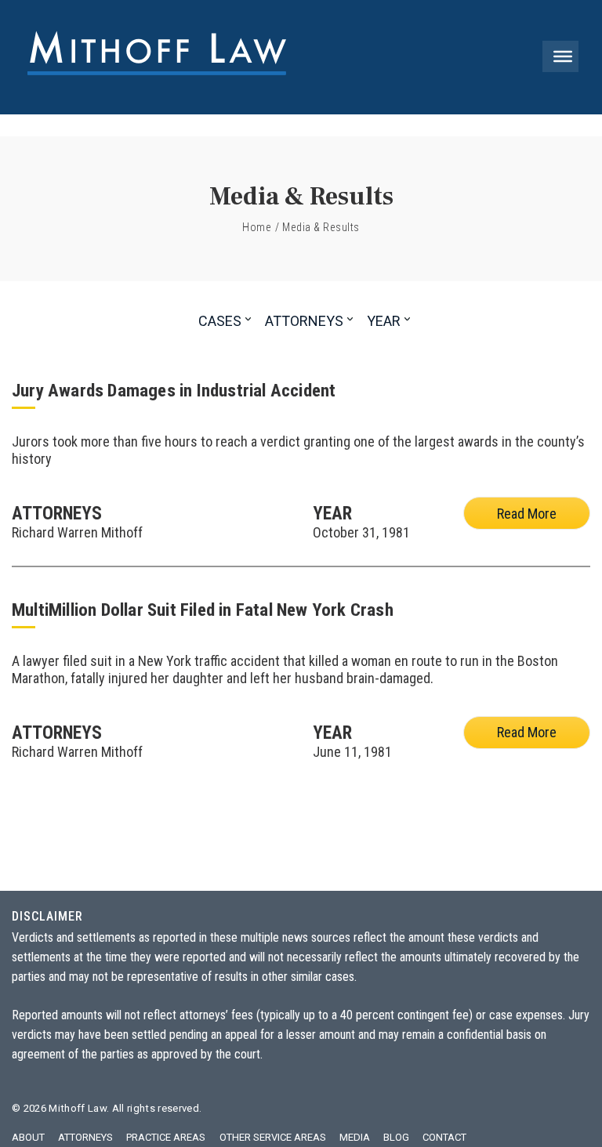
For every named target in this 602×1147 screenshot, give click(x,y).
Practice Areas (165, 1137)
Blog (396, 1137)
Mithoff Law (78, 1108)
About (28, 1137)
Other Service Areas (272, 1137)
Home (256, 227)
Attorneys (85, 1137)
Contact (444, 1137)
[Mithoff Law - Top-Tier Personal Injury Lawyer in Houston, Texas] (157, 57)
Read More (527, 513)
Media (354, 1137)
